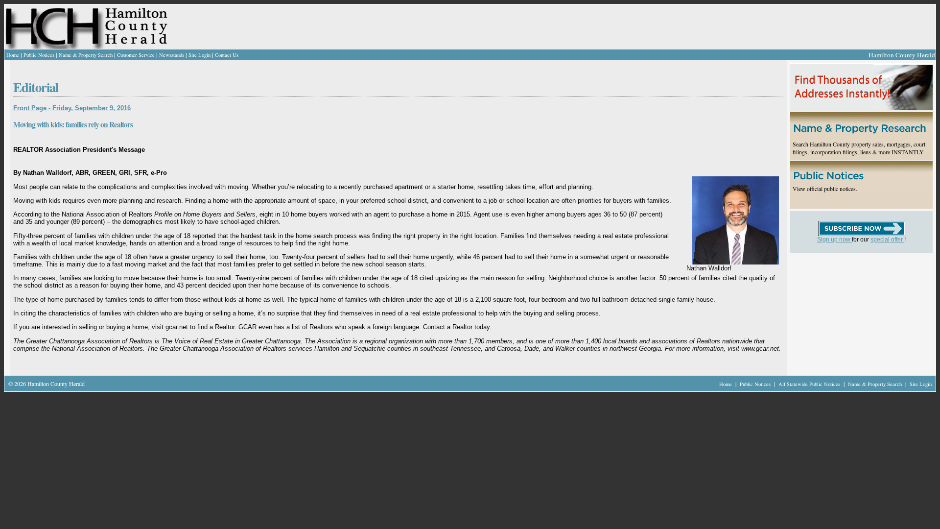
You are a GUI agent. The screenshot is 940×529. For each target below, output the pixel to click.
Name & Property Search (86, 54)
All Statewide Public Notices (810, 384)
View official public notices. (825, 188)
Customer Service (136, 54)
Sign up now (834, 239)
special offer (887, 239)
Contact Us (226, 54)
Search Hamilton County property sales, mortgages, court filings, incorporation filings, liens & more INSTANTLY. (859, 148)
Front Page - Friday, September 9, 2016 (72, 108)
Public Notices (39, 54)
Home (12, 54)
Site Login (199, 54)
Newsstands (171, 54)
